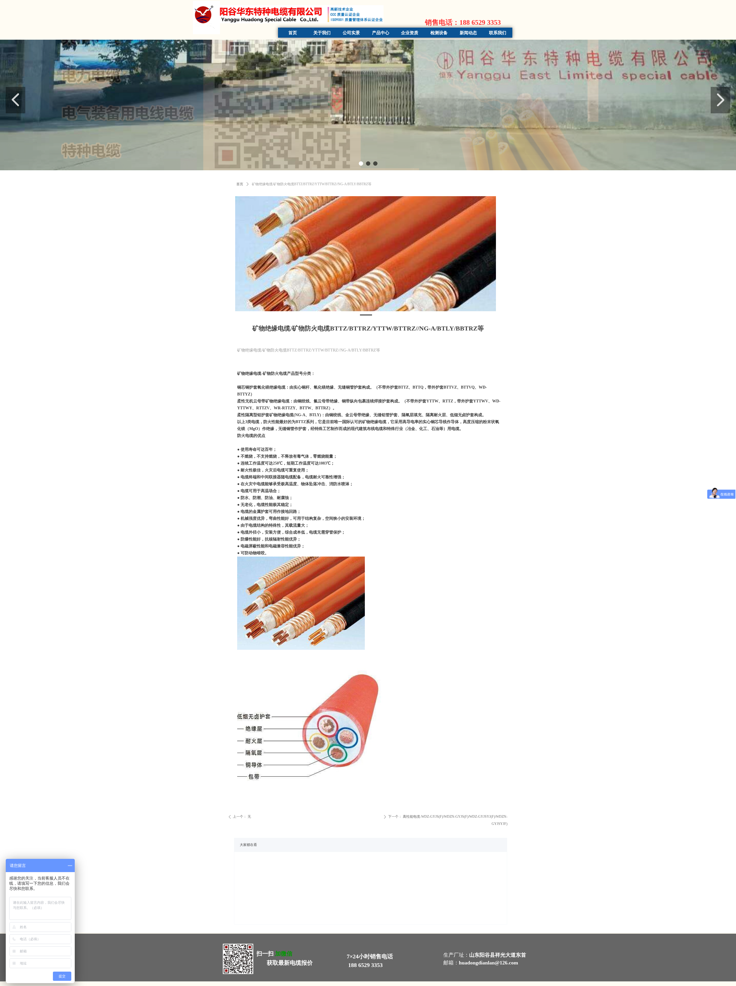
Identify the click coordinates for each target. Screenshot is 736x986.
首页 (239, 184)
